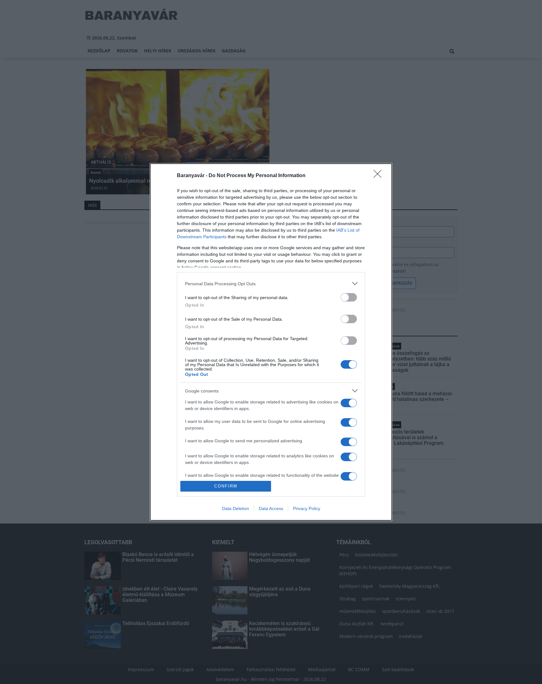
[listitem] (271, 283)
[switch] (349, 297)
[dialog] (271, 342)
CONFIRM (225, 486)
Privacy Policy (306, 508)
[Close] (379, 176)
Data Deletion (235, 508)
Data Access (271, 508)
